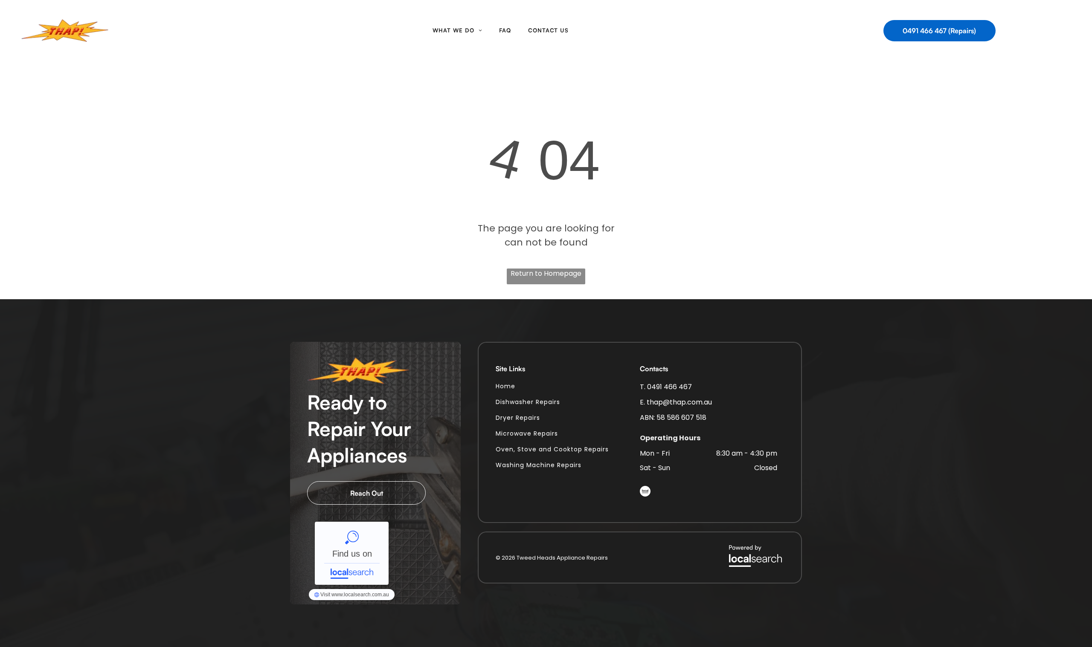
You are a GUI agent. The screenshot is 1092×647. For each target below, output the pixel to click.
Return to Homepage (546, 273)
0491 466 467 (669, 387)
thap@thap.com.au (679, 402)
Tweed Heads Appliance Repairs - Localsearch (352, 553)
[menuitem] (457, 30)
